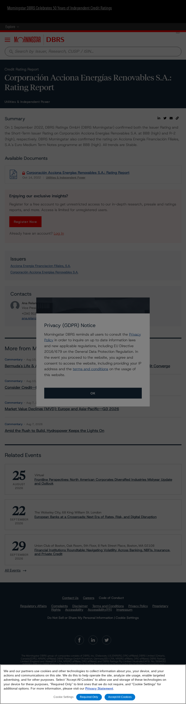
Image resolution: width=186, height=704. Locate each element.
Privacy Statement (99, 688)
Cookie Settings (63, 697)
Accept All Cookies (120, 697)
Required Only (89, 697)
